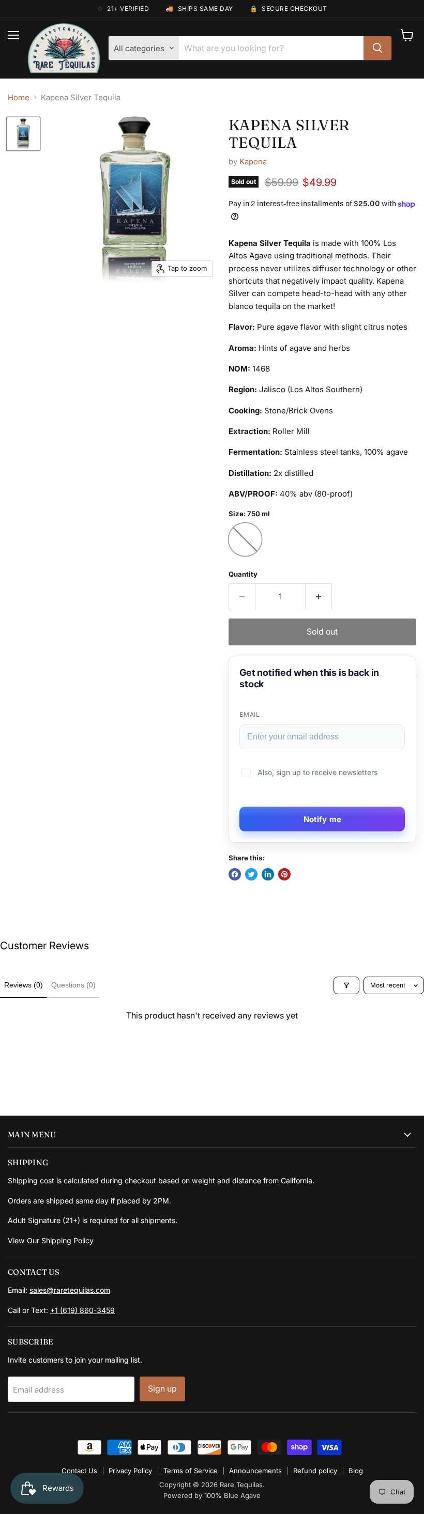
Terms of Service (190, 1470)
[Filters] (346, 985)
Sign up (162, 1389)
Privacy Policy (130, 1470)
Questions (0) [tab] (73, 985)
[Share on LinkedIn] (268, 874)
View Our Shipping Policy (51, 1240)
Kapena (253, 161)
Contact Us (79, 1470)
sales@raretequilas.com (69, 1290)
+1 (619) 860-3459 (82, 1310)
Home (18, 97)
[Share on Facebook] (235, 874)
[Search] (377, 48)
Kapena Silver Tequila (289, 133)
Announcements (255, 1470)
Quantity (243, 574)
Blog (356, 1470)
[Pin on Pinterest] (284, 874)
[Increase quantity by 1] (319, 596)
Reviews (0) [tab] (23, 985)
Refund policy (315, 1470)
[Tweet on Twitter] (251, 874)
